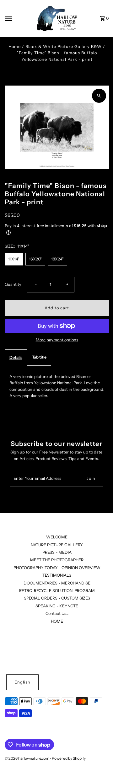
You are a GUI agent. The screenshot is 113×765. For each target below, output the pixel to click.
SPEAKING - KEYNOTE (56, 606)
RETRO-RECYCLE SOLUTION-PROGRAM (57, 590)
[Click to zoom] (99, 96)
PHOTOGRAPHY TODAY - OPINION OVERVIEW (56, 567)
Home (14, 46)
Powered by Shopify (69, 758)
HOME (57, 621)
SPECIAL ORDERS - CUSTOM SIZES (57, 598)
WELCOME (56, 537)
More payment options (57, 340)
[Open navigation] (17, 18)
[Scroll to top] (100, 748)
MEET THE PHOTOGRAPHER (56, 560)
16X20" (35, 259)
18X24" (57, 259)
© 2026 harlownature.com (27, 758)
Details (15, 357)
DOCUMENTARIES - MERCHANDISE (57, 583)
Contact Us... (57, 613)
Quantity (13, 284)
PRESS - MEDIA (57, 552)
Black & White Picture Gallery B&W (63, 46)
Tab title (39, 357)
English (22, 682)
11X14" (13, 259)
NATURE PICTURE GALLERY (57, 544)
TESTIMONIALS (56, 575)
